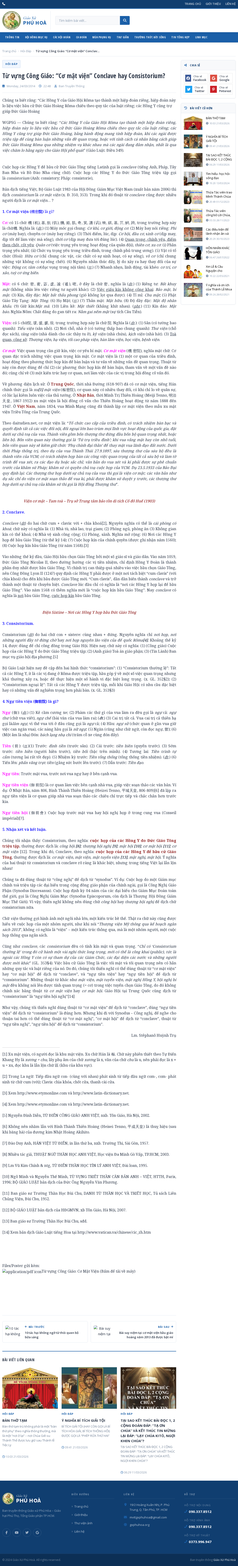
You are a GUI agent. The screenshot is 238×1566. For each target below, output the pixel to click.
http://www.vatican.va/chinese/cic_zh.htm (114, 1232)
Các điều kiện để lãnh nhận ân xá (217, 231)
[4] (4, 1104)
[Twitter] (27, 1532)
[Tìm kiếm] (125, 20)
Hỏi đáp (25, 51)
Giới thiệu (213, 4)
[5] (55, 656)
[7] (21, 818)
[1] (4, 1054)
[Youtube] (17, 1532)
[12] (23, 851)
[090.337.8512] (3, 4)
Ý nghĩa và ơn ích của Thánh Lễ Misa (219, 287)
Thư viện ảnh (83, 1523)
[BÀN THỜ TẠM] (30, 1388)
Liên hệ (230, 4)
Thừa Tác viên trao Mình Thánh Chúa (219, 194)
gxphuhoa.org (139, 1525)
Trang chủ (193, 4)
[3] (86, 545)
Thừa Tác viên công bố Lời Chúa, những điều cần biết (218, 213)
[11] (5, 1193)
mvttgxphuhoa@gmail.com (148, 1517)
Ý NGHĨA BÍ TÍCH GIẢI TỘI (83, 1420)
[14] (71, 996)
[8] (4, 1154)
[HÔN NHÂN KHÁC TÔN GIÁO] (193, 253)
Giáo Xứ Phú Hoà (224, 1560)
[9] (4, 1165)
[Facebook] (6, 1532)
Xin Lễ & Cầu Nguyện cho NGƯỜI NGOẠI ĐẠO (219, 268)
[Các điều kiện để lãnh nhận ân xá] (193, 234)
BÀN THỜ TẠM (14, 1420)
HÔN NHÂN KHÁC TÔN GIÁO (218, 250)
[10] (5, 1176)
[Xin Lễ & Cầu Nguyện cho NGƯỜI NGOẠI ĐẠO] (193, 271)
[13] (5, 1221)
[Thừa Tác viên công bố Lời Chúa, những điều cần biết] (193, 216)
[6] (156, 790)
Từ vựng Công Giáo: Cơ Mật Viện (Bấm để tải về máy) (88, 1271)
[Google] (37, 1532)
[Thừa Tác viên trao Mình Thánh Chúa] (193, 197)
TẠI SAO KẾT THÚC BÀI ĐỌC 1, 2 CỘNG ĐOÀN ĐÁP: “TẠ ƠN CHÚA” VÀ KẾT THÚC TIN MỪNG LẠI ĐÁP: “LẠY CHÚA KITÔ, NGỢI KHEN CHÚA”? (148, 1430)
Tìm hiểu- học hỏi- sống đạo (218, 176)
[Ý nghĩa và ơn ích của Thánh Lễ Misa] (193, 290)
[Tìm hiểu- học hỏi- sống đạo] (193, 179)
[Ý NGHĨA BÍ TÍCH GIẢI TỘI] (89, 1388)
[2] (104, 523)
